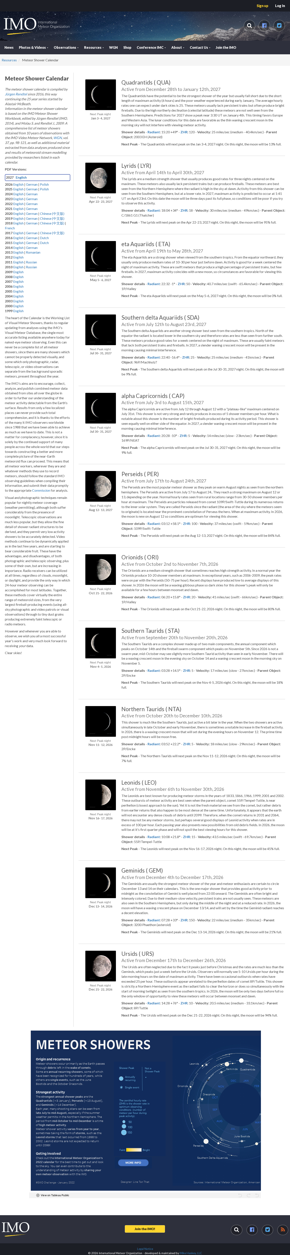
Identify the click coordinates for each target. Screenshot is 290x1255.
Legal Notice (145, 1249)
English (21, 177)
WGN (113, 47)
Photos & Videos (32, 47)
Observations (65, 47)
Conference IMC (150, 47)
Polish (44, 184)
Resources (93, 47)
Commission (41, 490)
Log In (280, 6)
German (32, 184)
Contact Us (199, 47)
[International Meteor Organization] (3, 1)
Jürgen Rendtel (16, 94)
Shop (127, 47)
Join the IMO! (145, 1229)
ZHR (183, 132)
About (177, 47)
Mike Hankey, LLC (191, 1253)
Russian (31, 262)
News (9, 47)
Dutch (44, 238)
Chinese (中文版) (52, 213)
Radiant (154, 132)
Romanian (33, 252)
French (10, 228)
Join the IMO (226, 47)
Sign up (262, 6)
